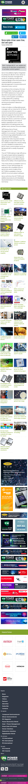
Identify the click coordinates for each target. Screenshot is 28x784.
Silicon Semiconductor (9, 717)
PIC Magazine (6, 719)
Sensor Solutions (7, 729)
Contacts (5, 708)
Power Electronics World (10, 721)
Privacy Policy (21, 778)
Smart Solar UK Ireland (9, 726)
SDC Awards (6, 751)
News (4, 694)
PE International (7, 743)
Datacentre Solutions (9, 731)
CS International (7, 738)
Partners (5, 701)
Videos (4, 699)
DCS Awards (6, 748)
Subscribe (5, 706)
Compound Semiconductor (11, 714)
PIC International (7, 740)
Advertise (5, 703)
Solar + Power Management (11, 724)
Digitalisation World (8, 733)
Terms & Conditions (13, 778)
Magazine (5, 696)
